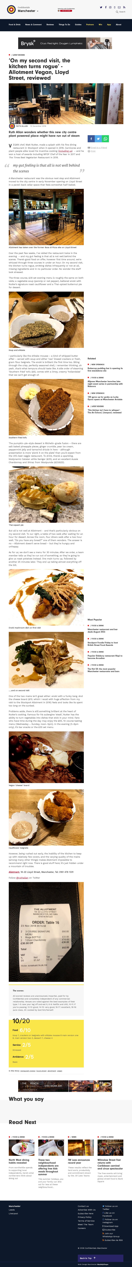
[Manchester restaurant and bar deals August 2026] (105, 628)
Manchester (14, 1206)
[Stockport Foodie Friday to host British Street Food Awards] (105, 641)
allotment (52, 1071)
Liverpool (13, 1213)
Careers (82, 1228)
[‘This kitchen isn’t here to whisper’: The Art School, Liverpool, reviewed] (105, 409)
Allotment (14, 872)
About (118, 24)
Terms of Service (86, 1221)
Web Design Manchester (87, 1264)
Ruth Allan (22, 126)
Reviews (50, 24)
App (109, 24)
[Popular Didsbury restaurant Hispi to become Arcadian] (105, 654)
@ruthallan (22, 878)
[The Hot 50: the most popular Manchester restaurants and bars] (105, 668)
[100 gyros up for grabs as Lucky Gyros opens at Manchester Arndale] (105, 396)
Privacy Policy (84, 1217)
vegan (59, 1071)
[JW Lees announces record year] (81, 1162)
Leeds (12, 1210)
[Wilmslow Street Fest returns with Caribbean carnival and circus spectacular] (110, 1163)
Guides (78, 24)
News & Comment (33, 24)
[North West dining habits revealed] (21, 1162)
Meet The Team (85, 1224)
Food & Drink (14, 24)
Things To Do (64, 24)
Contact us (83, 1206)
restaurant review (27, 1071)
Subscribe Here (85, 1213)
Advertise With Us (87, 1210)
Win (100, 24)
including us (65, 151)
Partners (90, 24)
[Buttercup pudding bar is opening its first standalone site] (105, 367)
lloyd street (41, 1071)
